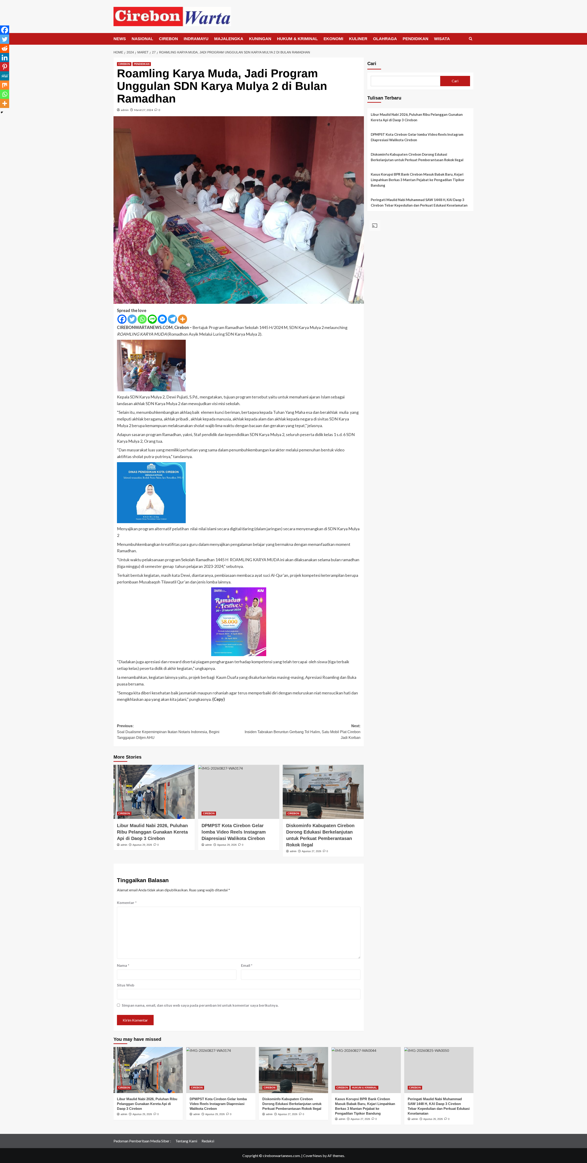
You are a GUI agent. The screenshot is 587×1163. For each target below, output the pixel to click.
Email (246, 965)
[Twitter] (132, 319)
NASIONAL (142, 38)
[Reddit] (4, 48)
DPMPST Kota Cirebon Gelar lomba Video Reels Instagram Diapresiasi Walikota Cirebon (234, 832)
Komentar (127, 902)
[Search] (470, 39)
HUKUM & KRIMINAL (297, 38)
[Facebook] (122, 319)
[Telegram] (172, 319)
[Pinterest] (4, 66)
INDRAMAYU (196, 38)
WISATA (442, 38)
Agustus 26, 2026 (433, 1119)
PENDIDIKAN (415, 38)
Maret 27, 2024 (143, 110)
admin (125, 110)
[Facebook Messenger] (162, 319)
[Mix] (4, 85)
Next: (302, 732)
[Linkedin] (4, 57)
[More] (182, 319)
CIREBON (168, 38)
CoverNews (312, 1155)
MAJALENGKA (228, 38)
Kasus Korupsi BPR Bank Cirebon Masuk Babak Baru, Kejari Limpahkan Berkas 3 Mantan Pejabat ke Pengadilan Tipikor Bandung (417, 179)
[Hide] (2, 112)
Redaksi (208, 1141)
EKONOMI (333, 38)
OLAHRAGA (385, 38)
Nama (123, 965)
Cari (371, 63)
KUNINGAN (260, 38)
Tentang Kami (186, 1141)
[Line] (152, 319)
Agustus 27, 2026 (311, 851)
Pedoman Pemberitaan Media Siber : (142, 1141)
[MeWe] (4, 75)
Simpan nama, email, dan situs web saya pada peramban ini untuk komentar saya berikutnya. (200, 1005)
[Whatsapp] (142, 319)
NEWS (120, 38)
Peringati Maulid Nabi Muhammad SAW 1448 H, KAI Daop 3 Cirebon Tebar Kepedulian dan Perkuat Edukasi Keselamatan (419, 202)
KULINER (358, 38)
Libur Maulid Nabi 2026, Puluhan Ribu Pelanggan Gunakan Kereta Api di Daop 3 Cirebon (152, 832)
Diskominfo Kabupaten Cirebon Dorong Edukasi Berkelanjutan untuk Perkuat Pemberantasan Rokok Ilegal (417, 157)
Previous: (168, 732)
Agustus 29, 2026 (142, 844)
